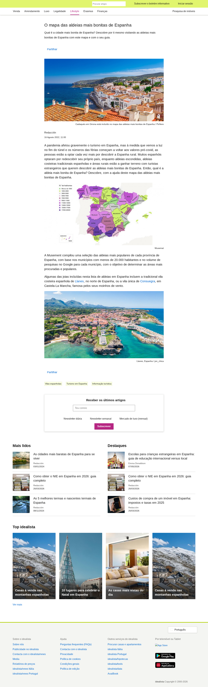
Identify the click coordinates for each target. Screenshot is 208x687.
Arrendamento (32, 11)
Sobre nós (18, 644)
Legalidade (60, 11)
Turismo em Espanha (77, 383)
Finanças (102, 11)
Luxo (46, 11)
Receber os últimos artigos (105, 400)
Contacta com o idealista (73, 649)
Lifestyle (74, 11)
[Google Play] (165, 656)
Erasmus (88, 11)
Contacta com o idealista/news (29, 654)
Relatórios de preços (24, 664)
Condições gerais (69, 664)
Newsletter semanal (100, 418)
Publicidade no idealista (26, 649)
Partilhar (52, 49)
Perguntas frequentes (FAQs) (76, 644)
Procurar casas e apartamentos (124, 644)
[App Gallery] (165, 665)
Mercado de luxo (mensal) (134, 418)
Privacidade (66, 654)
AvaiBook (113, 673)
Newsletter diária (73, 418)
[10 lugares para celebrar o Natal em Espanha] (80, 566)
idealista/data (115, 668)
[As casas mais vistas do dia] (127, 566)
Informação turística (101, 383)
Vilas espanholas (53, 383)
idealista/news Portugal (25, 673)
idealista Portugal (117, 654)
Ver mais (17, 604)
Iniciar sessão (185, 3)
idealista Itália (115, 649)
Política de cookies (70, 659)
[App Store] (165, 647)
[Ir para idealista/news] (17, 4)
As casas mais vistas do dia (125, 592)
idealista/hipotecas (118, 659)
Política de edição (69, 668)
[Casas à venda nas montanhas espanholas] (34, 566)
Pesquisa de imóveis (184, 11)
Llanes (79, 281)
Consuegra (147, 281)
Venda (16, 11)
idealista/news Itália (23, 668)
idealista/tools (115, 664)
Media (16, 659)
